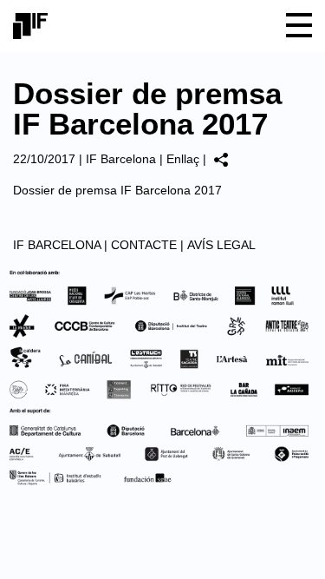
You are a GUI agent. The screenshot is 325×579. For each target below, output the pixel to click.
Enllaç (182, 159)
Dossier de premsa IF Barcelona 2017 (117, 190)
